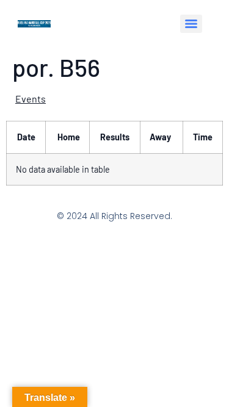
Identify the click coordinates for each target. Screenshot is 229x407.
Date (26, 137)
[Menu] (191, 24)
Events (30, 98)
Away (160, 137)
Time (203, 137)
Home (68, 137)
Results (114, 137)
